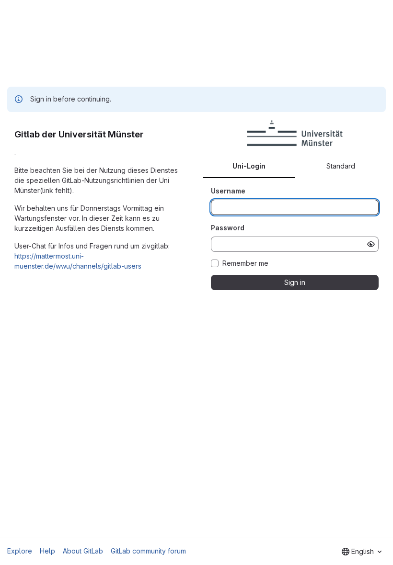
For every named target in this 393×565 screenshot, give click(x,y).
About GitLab (83, 551)
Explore (19, 551)
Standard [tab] (340, 166)
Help (47, 551)
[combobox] (361, 551)
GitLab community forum (148, 551)
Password (227, 228)
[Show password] (371, 244)
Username (228, 191)
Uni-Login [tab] (249, 166)
